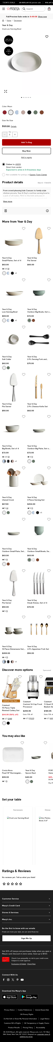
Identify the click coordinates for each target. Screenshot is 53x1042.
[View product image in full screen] (5, 91)
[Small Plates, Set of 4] (14, 241)
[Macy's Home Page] (13, 9)
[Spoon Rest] (36, 754)
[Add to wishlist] (47, 36)
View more (7, 201)
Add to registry (26, 157)
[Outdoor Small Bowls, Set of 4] (39, 531)
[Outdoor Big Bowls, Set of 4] (39, 292)
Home (9, 20)
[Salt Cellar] (14, 339)
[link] (14, 266)
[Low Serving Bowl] (14, 292)
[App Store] (9, 996)
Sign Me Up (26, 938)
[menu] (3, 8)
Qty (10, 132)
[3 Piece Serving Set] (39, 480)
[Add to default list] (23, 228)
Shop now (42, 16)
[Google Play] (29, 996)
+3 (16, 461)
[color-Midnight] (12, 273)
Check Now (31, 964)
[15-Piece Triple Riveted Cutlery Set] (12, 687)
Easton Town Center (38, 175)
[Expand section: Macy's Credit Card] (26, 905)
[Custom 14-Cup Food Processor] (33, 687)
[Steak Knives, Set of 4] (39, 583)
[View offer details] (26, 211)
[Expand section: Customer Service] (26, 898)
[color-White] (4, 723)
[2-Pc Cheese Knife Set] (39, 387)
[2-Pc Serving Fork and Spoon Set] (39, 339)
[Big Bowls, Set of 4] (14, 429)
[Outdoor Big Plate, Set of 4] (39, 429)
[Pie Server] (39, 241)
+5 (16, 273)
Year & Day (7, 25)
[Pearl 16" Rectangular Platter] (13, 754)
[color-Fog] (8, 273)
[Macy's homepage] (3, 20)
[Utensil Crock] (14, 480)
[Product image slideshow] (26, 67)
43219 (18, 164)
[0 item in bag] (49, 9)
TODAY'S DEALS (9, 3)
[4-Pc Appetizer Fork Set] (39, 629)
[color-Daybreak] (12, 461)
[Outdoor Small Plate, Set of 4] (14, 531)
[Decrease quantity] (4, 134)
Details (13, 126)
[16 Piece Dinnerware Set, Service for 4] (14, 629)
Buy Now (26, 151)
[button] (26, 67)
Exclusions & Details (18, 964)
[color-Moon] (4, 273)
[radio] (4, 273)
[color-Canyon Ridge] (33, 320)
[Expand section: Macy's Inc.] (26, 919)
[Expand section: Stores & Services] (26, 912)
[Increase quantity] (14, 134)
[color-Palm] (29, 320)
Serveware (18, 20)
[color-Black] (8, 723)
